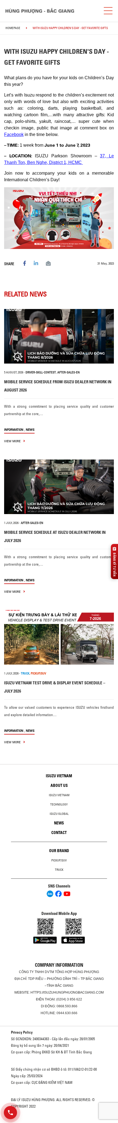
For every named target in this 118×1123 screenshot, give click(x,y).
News (30, 429)
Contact (59, 832)
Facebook (14, 134)
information (13, 429)
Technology (59, 804)
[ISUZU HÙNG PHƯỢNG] (39, 10)
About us (59, 785)
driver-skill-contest (41, 372)
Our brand (59, 850)
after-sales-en (68, 372)
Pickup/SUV (59, 860)
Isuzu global (59, 814)
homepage (12, 28)
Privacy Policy (22, 1032)
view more (12, 441)
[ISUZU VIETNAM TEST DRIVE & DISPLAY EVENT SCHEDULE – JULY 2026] (59, 637)
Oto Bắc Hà (59, 1121)
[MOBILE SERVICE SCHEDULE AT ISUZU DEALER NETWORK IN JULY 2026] (59, 487)
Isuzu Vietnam (59, 775)
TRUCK (25, 673)
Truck (59, 870)
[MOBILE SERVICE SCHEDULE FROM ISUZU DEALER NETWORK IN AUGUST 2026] (59, 336)
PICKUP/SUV (38, 673)
